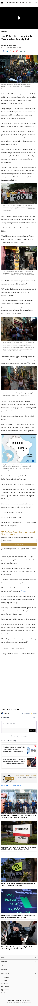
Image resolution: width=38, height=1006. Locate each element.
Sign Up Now (9, 778)
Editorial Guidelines (28, 654)
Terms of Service (9, 550)
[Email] (21, 51)
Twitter (23, 591)
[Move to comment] (24, 51)
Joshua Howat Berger (9, 45)
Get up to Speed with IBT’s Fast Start (26, 775)
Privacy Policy (20, 550)
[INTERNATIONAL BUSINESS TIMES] (19, 3)
